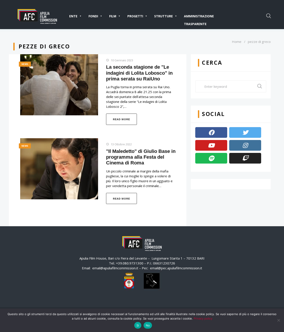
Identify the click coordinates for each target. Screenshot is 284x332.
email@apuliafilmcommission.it (115, 268)
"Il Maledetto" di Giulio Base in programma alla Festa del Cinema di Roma (141, 157)
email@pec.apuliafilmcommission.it (176, 268)
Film (112, 16)
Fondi (93, 16)
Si (137, 325)
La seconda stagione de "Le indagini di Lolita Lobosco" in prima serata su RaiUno (139, 73)
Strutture (163, 16)
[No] (278, 320)
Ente (73, 16)
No (148, 325)
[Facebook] (211, 132)
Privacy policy (203, 318)
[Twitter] (245, 132)
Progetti (135, 16)
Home (236, 41)
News (25, 64)
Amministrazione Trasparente (199, 17)
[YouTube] (211, 145)
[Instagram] (245, 145)
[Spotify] (211, 158)
